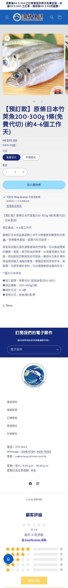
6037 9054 (44, 451)
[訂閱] (57, 349)
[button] (7, 17)
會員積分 (12, 425)
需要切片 (11, 157)
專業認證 (12, 409)
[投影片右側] (42, 101)
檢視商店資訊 (14, 206)
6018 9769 (28, 451)
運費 (14, 145)
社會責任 (12, 433)
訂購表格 (12, 417)
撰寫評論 (34, 580)
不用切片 (31, 157)
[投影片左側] (26, 101)
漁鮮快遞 (38, 499)
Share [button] (9, 305)
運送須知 (12, 402)
